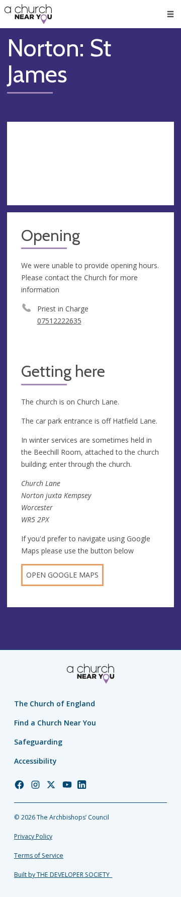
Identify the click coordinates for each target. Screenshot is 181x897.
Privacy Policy (33, 836)
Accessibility (35, 761)
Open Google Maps (62, 575)
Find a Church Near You (55, 722)
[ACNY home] (28, 14)
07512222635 (59, 320)
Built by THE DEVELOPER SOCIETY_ (63, 874)
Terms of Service (38, 855)
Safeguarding (38, 742)
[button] (170, 14)
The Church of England (54, 703)
